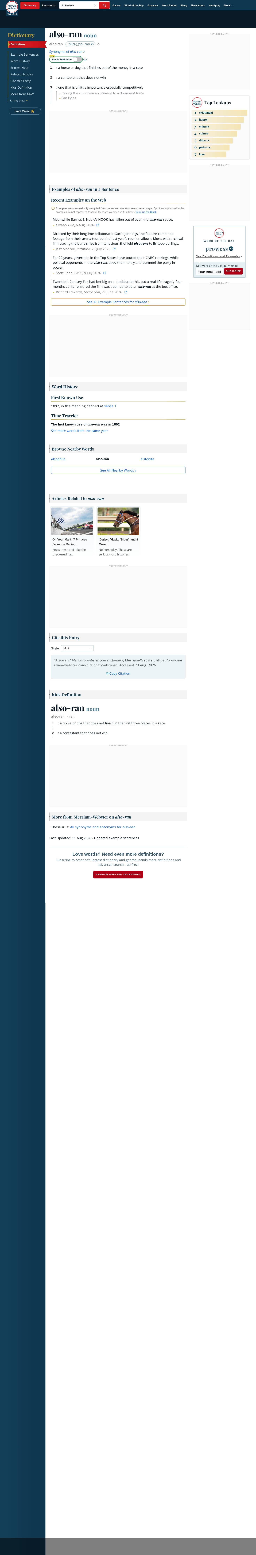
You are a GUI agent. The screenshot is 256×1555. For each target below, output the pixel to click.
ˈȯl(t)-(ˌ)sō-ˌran (79, 44)
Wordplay (214, 5)
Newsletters (198, 5)
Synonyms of (65, 51)
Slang (183, 5)
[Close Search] (95, 5)
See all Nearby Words (117, 470)
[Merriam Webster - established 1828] (12, 4)
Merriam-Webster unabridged (118, 874)
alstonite (147, 459)
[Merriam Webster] (219, 233)
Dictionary (21, 35)
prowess (216, 248)
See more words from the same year (79, 430)
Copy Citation (119, 673)
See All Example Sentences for (117, 302)
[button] (228, 5)
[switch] (66, 59)
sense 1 (110, 406)
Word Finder (169, 5)
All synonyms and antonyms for (102, 827)
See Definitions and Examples (218, 256)
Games (117, 5)
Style (55, 648)
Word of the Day (134, 5)
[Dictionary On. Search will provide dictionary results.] (39, 5)
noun (90, 35)
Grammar (153, 5)
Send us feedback (146, 212)
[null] (231, 248)
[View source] (98, 225)
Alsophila (58, 459)
